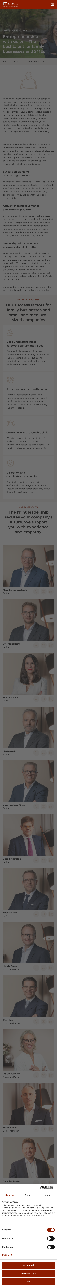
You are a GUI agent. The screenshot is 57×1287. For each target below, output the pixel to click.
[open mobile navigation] (53, 4)
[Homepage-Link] (10, 4)
